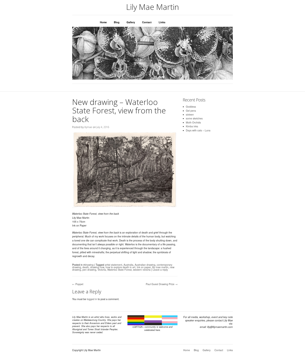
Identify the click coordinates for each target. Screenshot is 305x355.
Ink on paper (144, 267)
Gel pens (191, 110)
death (85, 267)
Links (162, 22)
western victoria (142, 269)
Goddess (191, 106)
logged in (92, 299)
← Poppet (77, 284)
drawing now (97, 267)
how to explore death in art (120, 267)
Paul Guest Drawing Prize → (162, 284)
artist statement (113, 264)
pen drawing (89, 269)
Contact (147, 22)
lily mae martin (160, 267)
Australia (128, 264)
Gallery (131, 22)
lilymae (88, 127)
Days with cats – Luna (198, 130)
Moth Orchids (193, 122)
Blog (116, 22)
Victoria (102, 269)
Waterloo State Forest (119, 269)
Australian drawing (145, 264)
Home (103, 22)
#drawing (88, 264)
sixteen (190, 114)
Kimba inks (192, 126)
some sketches (194, 118)
